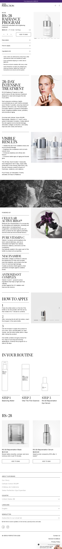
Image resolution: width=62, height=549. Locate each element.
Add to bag (23, 34)
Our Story (5, 480)
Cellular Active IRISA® (10, 484)
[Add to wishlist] (30, 30)
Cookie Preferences (54, 545)
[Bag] (55, 5)
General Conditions (54, 539)
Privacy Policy (55, 542)
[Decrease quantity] (4, 34)
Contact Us (56, 535)
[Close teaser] (38, 544)
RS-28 (4, 12)
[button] (50, 547)
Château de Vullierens (10, 487)
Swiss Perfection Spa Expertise (14, 490)
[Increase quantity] (11, 34)
